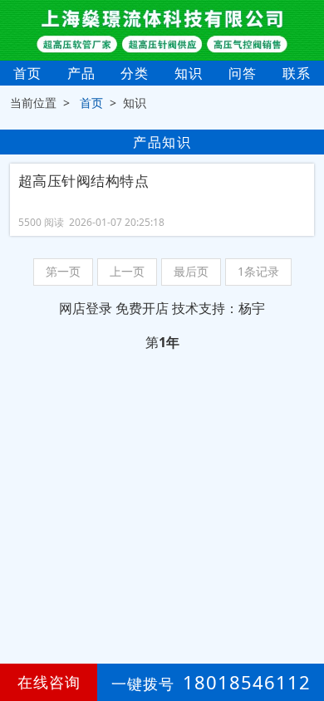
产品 (81, 73)
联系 (296, 73)
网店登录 (85, 308)
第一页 (63, 271)
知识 (188, 73)
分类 (134, 73)
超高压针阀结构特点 (84, 181)
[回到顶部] (302, 638)
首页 (27, 73)
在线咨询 (49, 682)
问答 (242, 73)
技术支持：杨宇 (218, 308)
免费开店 (142, 308)
